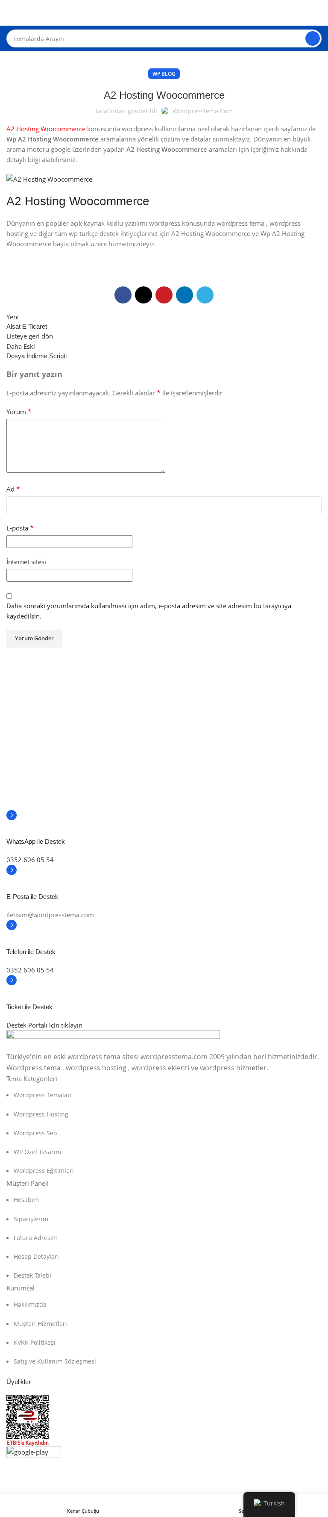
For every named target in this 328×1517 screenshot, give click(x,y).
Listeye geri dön (29, 336)
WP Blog (164, 73)
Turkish (274, 1503)
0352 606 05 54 (30, 859)
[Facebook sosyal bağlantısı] (123, 294)
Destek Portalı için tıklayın (44, 1025)
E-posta (20, 528)
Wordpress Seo (35, 1133)
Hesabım (26, 1200)
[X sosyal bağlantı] (143, 294)
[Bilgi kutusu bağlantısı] (164, 832)
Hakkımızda (30, 1304)
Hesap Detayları (36, 1256)
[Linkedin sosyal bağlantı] (184, 294)
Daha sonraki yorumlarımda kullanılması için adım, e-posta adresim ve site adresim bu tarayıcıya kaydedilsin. (148, 610)
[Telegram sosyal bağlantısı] (205, 294)
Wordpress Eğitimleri (44, 1170)
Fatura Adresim (36, 1238)
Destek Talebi (32, 1275)
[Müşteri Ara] (312, 38)
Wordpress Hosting (41, 1114)
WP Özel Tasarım (37, 1152)
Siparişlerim (31, 1219)
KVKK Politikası (35, 1342)
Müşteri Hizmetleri (40, 1324)
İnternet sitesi (26, 561)
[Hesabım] (318, 12)
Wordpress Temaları (43, 1095)
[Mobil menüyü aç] (10, 12)
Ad (13, 489)
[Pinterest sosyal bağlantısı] (164, 294)
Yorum (19, 411)
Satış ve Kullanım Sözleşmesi (55, 1361)
